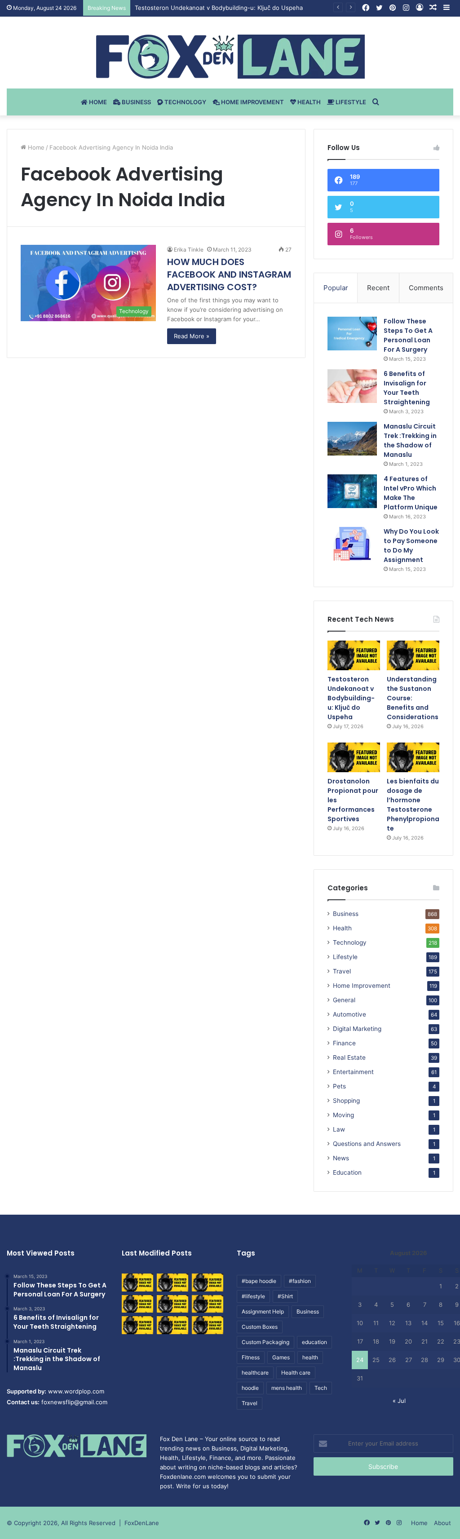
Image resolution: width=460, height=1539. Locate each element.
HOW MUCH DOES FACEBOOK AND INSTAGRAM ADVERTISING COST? (229, 274)
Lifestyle (350, 102)
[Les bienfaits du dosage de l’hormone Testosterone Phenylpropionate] (413, 757)
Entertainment (353, 1071)
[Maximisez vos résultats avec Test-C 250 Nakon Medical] (137, 1325)
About (442, 1522)
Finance (344, 1043)
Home (97, 102)
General (344, 1000)
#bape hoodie (259, 1281)
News (341, 1158)
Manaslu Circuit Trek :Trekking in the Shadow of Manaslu (410, 440)
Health (308, 102)
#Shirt (285, 1296)
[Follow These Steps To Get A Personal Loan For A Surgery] (352, 333)
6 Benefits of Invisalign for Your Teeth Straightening (407, 388)
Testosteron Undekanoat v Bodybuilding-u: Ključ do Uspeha (219, 7)
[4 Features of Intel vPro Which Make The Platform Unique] (352, 491)
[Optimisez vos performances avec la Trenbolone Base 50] (207, 1304)
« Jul (399, 1400)
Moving (343, 1115)
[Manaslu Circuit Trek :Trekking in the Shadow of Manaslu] (352, 439)
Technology (184, 102)
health (310, 1357)
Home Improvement (252, 102)
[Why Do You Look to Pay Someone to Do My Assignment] (352, 544)
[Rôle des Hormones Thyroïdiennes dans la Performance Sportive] (172, 1325)
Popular (335, 287)
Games (281, 1357)
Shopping (346, 1100)
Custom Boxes (260, 1326)
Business (135, 102)
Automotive (349, 1014)
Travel (342, 971)
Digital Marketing (357, 1028)
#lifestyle (253, 1296)
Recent (378, 287)
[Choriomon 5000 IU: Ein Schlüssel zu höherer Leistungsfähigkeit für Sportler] (137, 1282)
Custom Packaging (265, 1342)
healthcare (255, 1372)
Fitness (251, 1357)
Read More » (191, 336)
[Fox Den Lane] (230, 57)
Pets (339, 1086)
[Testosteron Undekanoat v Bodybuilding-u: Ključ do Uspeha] (353, 655)
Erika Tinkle (188, 249)
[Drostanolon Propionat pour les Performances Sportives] (353, 757)
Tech (320, 1387)
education (314, 1342)
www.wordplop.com (76, 1391)
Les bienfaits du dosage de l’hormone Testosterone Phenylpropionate (413, 805)
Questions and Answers (367, 1143)
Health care (295, 1372)
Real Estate (349, 1057)
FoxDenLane (141, 1522)
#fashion (300, 1281)
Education (347, 1172)
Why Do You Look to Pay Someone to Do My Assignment (411, 545)
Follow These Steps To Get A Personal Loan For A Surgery (408, 335)
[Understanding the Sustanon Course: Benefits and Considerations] (413, 655)
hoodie (250, 1387)
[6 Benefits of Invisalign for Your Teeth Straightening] (352, 386)
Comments (426, 287)
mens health (286, 1387)
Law (339, 1129)
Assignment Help (263, 1311)
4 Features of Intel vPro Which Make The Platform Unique (411, 493)
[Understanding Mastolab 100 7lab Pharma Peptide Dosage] (207, 1325)
